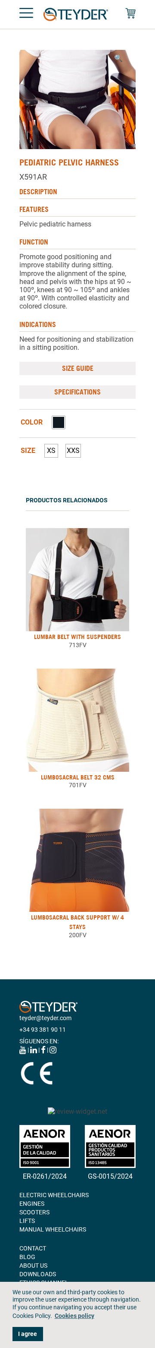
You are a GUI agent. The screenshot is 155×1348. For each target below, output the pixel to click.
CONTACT (32, 1248)
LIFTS (27, 1220)
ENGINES (31, 1203)
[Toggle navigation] (26, 14)
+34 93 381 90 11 (42, 1029)
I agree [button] (27, 1334)
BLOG (27, 1256)
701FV (78, 785)
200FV (78, 935)
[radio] (58, 422)
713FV (78, 645)
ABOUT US (33, 1265)
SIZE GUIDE (77, 368)
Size (28, 450)
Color (32, 422)
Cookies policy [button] (74, 1316)
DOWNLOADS (37, 1274)
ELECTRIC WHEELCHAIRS (54, 1195)
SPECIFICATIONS (77, 392)
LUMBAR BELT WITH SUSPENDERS (77, 637)
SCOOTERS (34, 1212)
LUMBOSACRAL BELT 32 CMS (78, 777)
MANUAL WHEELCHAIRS (52, 1229)
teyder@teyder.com (45, 1018)
